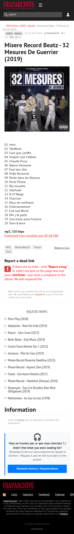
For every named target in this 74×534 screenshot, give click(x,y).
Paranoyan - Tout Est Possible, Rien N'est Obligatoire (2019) (32, 389)
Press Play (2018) (18, 319)
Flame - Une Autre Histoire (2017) (27, 374)
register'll (40, 294)
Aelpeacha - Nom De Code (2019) (27, 325)
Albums (18, 33)
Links (14, 494)
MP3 (8, 247)
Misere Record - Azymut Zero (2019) (29, 367)
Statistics (28, 494)
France (37, 247)
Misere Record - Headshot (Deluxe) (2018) (33, 381)
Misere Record (22, 247)
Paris (8, 251)
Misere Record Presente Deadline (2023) (31, 360)
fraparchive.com (10, 501)
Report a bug (62, 248)
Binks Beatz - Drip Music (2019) (26, 339)
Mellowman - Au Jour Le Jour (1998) (29, 398)
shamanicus (53, 33)
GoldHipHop (37, 529)
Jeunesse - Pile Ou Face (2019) (26, 353)
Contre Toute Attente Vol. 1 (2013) (28, 346)
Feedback (44, 494)
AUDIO (9, 33)
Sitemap (60, 494)
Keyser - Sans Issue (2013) (23, 332)
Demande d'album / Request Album (37, 469)
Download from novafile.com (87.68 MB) (31, 236)
